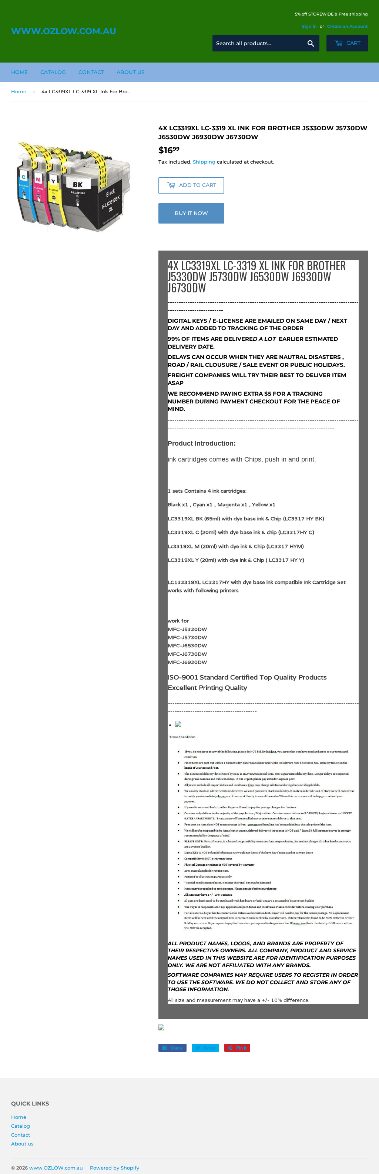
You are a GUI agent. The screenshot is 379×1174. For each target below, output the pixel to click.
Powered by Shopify (114, 1168)
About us (131, 72)
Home (19, 72)
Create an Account (347, 26)
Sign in (309, 26)
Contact (91, 72)
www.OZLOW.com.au (63, 31)
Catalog (53, 72)
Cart (352, 43)
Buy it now (191, 213)
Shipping (204, 162)
